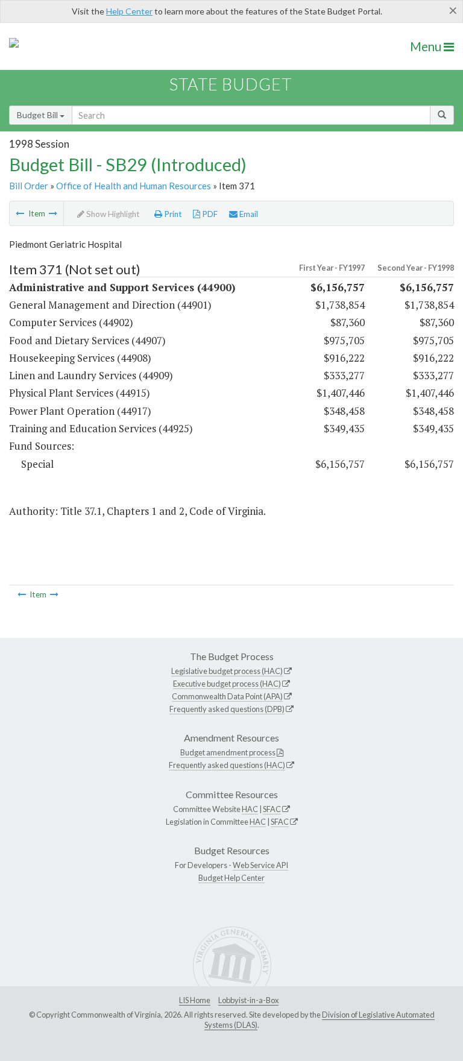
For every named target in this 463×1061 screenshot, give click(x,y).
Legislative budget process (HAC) (227, 671)
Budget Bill (38, 115)
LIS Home (194, 1000)
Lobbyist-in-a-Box (248, 1000)
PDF (209, 214)
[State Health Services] (20, 213)
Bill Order (28, 185)
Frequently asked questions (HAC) (227, 765)
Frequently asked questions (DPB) (227, 709)
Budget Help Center (231, 878)
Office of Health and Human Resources (133, 185)
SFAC (272, 809)
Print (172, 214)
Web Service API (260, 865)
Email (248, 214)
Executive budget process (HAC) (227, 683)
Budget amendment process (228, 752)
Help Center (129, 11)
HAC (250, 809)
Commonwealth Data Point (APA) (227, 696)
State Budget (230, 84)
